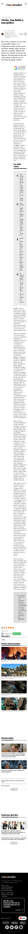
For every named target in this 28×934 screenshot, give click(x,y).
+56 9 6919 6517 (4, 882)
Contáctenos (4, 896)
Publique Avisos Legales (7, 894)
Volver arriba (4, 918)
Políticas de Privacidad (6, 890)
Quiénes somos (5, 885)
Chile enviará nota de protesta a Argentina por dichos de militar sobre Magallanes (14, 838)
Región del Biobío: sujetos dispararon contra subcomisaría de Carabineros (12, 711)
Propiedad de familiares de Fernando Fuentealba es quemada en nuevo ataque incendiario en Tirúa (12, 661)
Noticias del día (9, 815)
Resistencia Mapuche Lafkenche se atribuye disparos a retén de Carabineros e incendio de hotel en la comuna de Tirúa (12, 678)
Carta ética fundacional (7, 887)
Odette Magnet (11, 30)
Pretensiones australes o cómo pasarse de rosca (12, 781)
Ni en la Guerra (5, 786)
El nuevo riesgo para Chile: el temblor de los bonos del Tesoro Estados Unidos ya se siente (22, 288)
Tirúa (3, 639)
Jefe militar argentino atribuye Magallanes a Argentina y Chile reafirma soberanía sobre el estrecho (22, 219)
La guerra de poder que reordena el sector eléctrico (12, 771)
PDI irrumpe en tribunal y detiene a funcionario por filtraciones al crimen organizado (22, 187)
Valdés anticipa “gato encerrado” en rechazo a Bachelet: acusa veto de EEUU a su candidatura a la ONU (22, 254)
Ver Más (13, 789)
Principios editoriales (6, 888)
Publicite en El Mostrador (7, 892)
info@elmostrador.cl (13, 882)
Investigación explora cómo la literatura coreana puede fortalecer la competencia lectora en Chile (13, 832)
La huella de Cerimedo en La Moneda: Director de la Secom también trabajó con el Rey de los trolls (13, 755)
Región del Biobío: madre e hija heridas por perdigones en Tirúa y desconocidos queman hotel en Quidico (13, 695)
